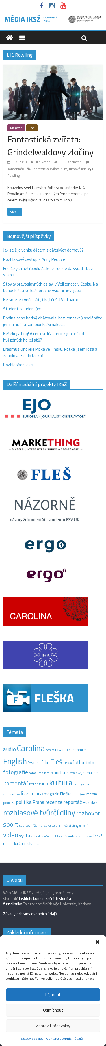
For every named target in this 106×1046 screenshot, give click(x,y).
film (64, 168)
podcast (9, 802)
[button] (97, 942)
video (10, 835)
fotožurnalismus (41, 773)
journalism (90, 773)
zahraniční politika (48, 836)
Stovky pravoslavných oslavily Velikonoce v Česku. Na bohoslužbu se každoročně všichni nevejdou (50, 287)
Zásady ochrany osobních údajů (30, 914)
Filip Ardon (42, 162)
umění (83, 825)
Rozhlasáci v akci (18, 364)
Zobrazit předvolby (53, 1025)
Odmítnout (53, 1010)
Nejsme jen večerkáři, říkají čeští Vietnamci (41, 299)
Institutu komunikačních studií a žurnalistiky (37, 901)
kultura (61, 783)
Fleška (67, 762)
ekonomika (77, 750)
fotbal (79, 762)
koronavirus (38, 784)
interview (73, 773)
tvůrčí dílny (70, 825)
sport (10, 824)
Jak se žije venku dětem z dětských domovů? (43, 250)
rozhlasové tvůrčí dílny (39, 812)
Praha (38, 802)
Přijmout (53, 994)
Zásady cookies (32, 1038)
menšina (79, 794)
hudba (59, 772)
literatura (32, 793)
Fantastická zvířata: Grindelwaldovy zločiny (50, 145)
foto (90, 763)
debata (50, 750)
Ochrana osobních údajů (64, 1038)
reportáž (72, 802)
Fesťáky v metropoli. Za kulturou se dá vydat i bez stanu (48, 271)
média (91, 794)
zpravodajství (71, 836)
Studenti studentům (22, 309)
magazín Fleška (58, 794)
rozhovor (88, 813)
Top (32, 128)
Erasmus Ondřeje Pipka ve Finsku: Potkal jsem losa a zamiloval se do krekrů (50, 352)
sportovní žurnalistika (35, 825)
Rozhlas (90, 802)
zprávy (87, 836)
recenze (53, 802)
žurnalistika (29, 843)
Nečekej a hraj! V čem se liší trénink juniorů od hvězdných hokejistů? (43, 336)
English (15, 761)
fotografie (15, 772)
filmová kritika (79, 168)
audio (9, 749)
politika (24, 802)
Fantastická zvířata (46, 168)
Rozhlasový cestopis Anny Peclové (34, 259)
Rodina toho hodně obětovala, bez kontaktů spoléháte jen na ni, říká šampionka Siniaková (52, 321)
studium (57, 825)
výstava (27, 835)
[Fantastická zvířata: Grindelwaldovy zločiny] (53, 68)
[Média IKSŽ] (53, 17)
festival (34, 763)
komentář (15, 783)
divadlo (61, 749)
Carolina (31, 748)
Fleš (56, 761)
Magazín (16, 128)
